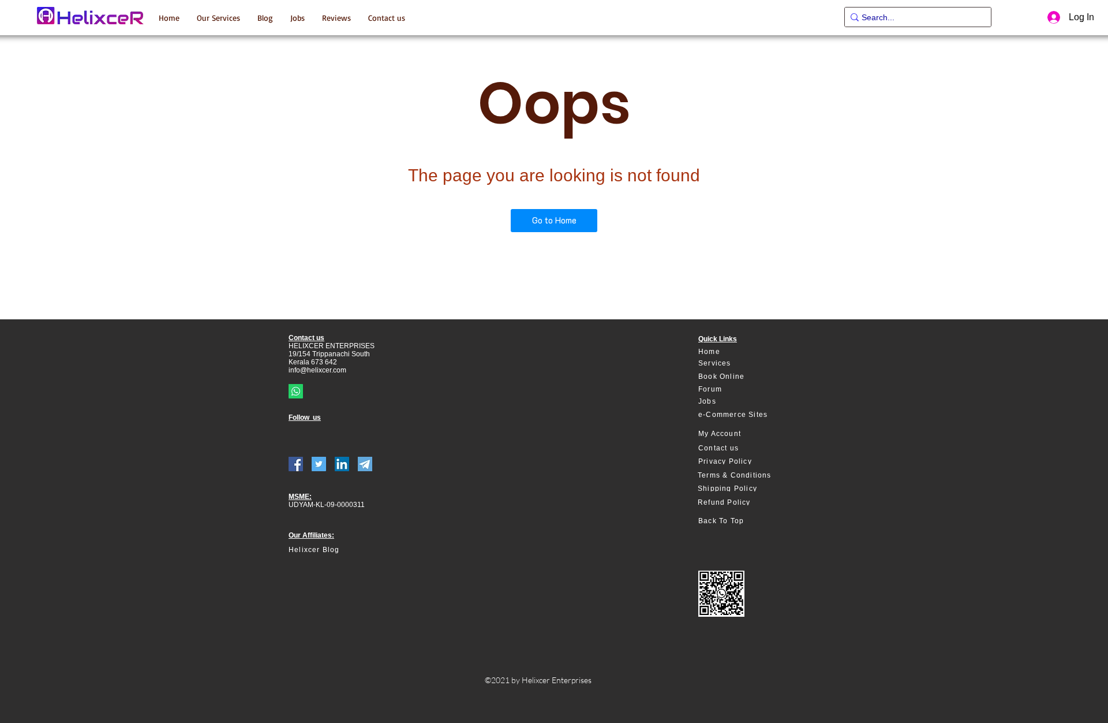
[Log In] (1052, 17)
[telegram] (365, 464)
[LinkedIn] (342, 464)
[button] (218, 17)
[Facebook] (296, 464)
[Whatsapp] (296, 391)
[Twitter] (319, 464)
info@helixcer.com (317, 370)
